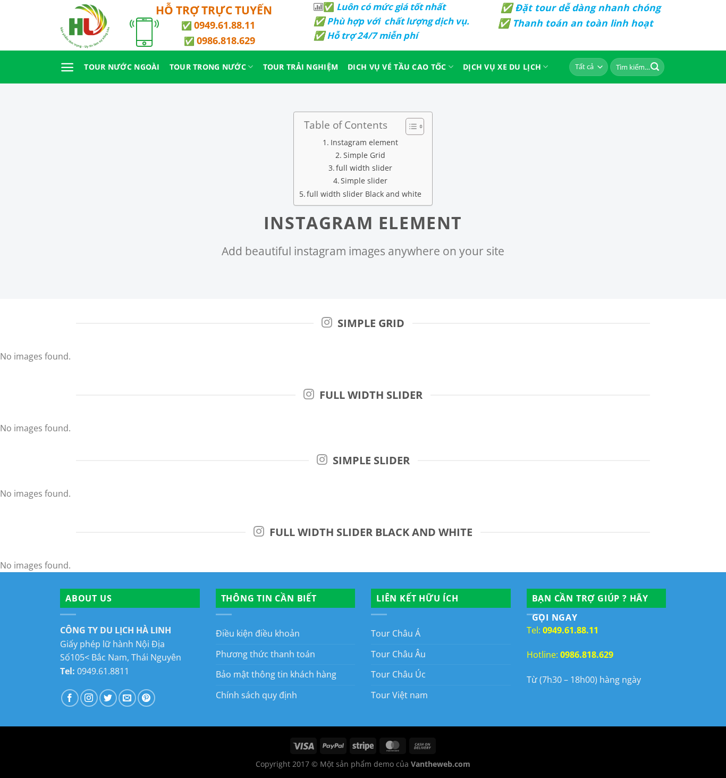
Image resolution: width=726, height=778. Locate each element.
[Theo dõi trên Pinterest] (146, 698)
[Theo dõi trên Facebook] (70, 698)
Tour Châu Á (395, 633)
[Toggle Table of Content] (409, 126)
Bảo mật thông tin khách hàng (276, 674)
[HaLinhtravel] (87, 25)
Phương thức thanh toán (265, 654)
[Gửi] (655, 67)
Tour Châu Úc (398, 674)
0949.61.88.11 (224, 25)
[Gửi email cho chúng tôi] (127, 698)
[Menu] (67, 67)
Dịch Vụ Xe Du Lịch (502, 67)
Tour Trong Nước (208, 67)
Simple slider (364, 180)
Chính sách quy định (256, 695)
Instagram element (364, 142)
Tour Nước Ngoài (121, 67)
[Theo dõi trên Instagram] (89, 698)
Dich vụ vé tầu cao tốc (397, 67)
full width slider (364, 168)
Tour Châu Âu (398, 654)
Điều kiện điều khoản (258, 633)
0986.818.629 (226, 40)
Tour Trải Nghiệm (301, 67)
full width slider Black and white (364, 194)
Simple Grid (364, 155)
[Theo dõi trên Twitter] (108, 698)
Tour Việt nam (399, 695)
